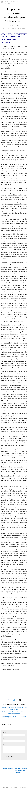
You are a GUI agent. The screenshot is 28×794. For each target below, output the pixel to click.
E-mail (8, 738)
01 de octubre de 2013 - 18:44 (11, 28)
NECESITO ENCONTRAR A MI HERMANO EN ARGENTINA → (21, 770)
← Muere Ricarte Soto (8, 768)
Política (22, 28)
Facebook (8, 700)
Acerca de (5, 787)
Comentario (6, 745)
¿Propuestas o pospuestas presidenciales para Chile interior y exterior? (14, 17)
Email (20, 700)
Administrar (23, 787)
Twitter (14, 700)
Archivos (14, 787)
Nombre (5, 732)
